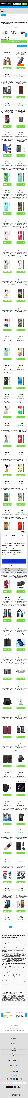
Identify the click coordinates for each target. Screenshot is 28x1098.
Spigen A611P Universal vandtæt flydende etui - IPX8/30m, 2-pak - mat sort (7, 896)
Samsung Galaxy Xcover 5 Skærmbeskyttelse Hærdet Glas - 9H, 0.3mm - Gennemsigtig (7, 111)
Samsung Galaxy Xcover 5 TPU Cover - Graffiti (20, 314)
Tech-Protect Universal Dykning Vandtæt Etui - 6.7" (20, 721)
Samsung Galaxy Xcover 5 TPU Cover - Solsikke (20, 460)
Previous (2, 35)
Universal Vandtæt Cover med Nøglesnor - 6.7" (21, 634)
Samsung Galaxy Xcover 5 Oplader (23, 38)
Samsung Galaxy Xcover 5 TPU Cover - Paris (7, 431)
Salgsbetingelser (14, 1067)
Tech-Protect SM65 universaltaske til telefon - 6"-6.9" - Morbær (7, 722)
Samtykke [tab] (5, 535)
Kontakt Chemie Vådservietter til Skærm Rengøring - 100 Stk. (7, 867)
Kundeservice (14, 1038)
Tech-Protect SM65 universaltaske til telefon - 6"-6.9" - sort (7, 634)
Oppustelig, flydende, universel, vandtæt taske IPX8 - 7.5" (7, 809)
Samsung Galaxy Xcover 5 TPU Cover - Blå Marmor (7, 198)
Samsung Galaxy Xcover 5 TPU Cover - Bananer (20, 169)
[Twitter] (17, 1079)
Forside (14, 1036)
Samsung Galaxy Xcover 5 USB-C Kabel (14, 38)
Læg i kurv (21, 97)
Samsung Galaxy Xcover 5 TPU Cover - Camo (20, 198)
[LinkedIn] (14, 1079)
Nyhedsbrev (14, 1050)
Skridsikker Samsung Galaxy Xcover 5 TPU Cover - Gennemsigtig (21, 140)
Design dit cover (7, 52)
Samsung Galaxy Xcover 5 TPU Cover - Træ (7, 518)
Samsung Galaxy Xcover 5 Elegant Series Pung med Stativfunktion (20, 82)
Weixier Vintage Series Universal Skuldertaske (7, 692)
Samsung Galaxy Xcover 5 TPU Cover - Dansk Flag (20, 227)
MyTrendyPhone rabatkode (14, 1060)
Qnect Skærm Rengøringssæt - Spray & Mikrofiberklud (20, 692)
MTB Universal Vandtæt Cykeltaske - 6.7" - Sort (21, 867)
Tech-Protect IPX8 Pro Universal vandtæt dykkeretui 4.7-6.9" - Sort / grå (7, 82)
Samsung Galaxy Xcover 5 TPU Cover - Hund (7, 402)
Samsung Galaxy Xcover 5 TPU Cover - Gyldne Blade (7, 373)
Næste (17, 926)
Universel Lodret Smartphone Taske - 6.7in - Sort (21, 838)
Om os (14, 1045)
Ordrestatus (14, 1043)
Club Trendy (14, 1048)
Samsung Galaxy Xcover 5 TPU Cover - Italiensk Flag (20, 402)
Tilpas (13, 565)
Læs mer (16, 27)
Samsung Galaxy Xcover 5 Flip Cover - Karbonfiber (7, 140)
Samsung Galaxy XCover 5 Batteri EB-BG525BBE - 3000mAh (20, 111)
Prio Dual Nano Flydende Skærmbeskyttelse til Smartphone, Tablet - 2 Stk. (20, 53)
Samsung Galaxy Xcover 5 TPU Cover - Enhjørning (20, 256)
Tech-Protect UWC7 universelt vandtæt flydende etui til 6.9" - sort (21, 809)
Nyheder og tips (14, 1058)
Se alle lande (14, 1075)
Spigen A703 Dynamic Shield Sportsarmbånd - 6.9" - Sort (21, 751)
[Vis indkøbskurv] (24, 4)
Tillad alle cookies (14, 561)
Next (26, 35)
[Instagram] (11, 1079)
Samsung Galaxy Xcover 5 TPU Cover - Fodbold (20, 285)
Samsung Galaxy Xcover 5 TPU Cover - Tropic (20, 489)
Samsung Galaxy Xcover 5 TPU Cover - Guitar (20, 344)
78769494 (16, 1028)
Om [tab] (23, 535)
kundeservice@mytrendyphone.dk (14, 1026)
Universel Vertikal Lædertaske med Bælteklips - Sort (7, 751)
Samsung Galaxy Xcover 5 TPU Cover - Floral (7, 285)
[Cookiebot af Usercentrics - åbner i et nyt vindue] (20, 532)
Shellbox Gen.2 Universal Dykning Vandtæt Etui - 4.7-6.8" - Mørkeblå (7, 605)
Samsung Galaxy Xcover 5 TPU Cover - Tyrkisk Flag (20, 518)
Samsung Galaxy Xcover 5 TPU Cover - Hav (20, 373)
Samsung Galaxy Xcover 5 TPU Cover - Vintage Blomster (7, 576)
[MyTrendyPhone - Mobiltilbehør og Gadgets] (6, 4)
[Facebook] (7, 1079)
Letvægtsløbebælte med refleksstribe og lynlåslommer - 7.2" (21, 663)
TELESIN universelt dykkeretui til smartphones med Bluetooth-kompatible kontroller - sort (20, 576)
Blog (14, 1055)
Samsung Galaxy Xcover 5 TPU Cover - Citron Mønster (7, 227)
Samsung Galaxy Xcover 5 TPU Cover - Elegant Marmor (7, 256)
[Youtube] (21, 1079)
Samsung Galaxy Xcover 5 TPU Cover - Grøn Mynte (7, 344)
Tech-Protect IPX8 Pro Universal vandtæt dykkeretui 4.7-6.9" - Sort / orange (21, 896)
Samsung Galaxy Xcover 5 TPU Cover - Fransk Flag (7, 314)
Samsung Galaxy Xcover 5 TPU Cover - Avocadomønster (7, 169)
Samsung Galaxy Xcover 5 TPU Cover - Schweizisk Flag (20, 431)
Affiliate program (14, 1065)
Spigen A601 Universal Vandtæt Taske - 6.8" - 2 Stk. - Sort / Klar (20, 605)
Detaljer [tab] (14, 535)
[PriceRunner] (10, 1087)
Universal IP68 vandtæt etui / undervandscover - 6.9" (7, 663)
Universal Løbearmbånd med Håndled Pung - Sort (7, 838)
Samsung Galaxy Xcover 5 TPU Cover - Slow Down (7, 460)
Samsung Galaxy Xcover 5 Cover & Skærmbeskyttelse (5, 38)
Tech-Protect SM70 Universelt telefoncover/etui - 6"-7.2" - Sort (7, 780)
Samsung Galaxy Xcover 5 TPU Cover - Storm (7, 489)
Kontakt (14, 1053)
